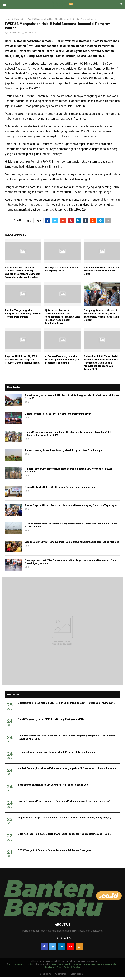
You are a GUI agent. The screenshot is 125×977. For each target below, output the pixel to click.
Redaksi (68, 964)
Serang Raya (45, 974)
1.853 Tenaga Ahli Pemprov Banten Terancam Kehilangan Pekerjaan (54, 850)
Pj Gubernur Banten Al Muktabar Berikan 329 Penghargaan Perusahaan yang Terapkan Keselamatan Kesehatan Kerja (62, 316)
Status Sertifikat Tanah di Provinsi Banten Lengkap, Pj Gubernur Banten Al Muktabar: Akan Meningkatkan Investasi (22, 272)
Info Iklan (75, 967)
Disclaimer (50, 967)
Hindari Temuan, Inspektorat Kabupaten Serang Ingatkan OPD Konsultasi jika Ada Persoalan (67, 768)
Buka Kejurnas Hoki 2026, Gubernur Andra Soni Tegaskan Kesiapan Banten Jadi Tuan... (64, 834)
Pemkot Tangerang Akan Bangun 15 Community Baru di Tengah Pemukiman (23, 313)
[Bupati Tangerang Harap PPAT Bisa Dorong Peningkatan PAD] (13, 418)
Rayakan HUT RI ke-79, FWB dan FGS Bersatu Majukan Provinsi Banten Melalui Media (22, 359)
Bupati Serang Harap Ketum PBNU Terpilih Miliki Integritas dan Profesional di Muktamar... (66, 703)
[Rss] (79, 946)
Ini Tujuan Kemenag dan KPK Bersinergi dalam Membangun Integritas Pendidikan (61, 359)
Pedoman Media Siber (107, 964)
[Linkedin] (61, 946)
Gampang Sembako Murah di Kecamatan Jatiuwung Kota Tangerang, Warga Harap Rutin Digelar (101, 315)
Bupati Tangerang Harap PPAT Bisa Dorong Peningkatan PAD (58, 413)
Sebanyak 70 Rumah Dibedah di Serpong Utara (61, 269)
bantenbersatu (14, 33)
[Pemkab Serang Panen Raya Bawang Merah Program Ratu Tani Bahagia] (13, 455)
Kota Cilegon (76, 974)
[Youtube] (70, 946)
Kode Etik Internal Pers (84, 964)
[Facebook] (44, 946)
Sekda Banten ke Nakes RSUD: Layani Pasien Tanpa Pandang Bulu (60, 487)
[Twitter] (52, 946)
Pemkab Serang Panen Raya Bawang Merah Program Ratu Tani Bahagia (63, 450)
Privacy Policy (63, 967)
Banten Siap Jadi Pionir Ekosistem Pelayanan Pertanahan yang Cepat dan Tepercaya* (71, 505)
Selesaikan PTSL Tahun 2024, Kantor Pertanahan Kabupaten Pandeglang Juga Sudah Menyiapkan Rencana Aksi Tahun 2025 (101, 363)
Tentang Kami (57, 964)
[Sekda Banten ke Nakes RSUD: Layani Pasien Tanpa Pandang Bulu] (13, 491)
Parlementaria (60, 974)
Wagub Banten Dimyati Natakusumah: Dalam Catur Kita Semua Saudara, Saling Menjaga (72, 542)
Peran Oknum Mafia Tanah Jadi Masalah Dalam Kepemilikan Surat (101, 270)
